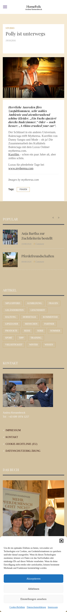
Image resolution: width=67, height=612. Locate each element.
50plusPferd (12, 303)
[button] (61, 541)
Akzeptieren (33, 578)
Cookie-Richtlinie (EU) (21, 444)
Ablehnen (33, 588)
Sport (8, 338)
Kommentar (50, 317)
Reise (27, 330)
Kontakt (12, 437)
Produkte (11, 330)
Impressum (53, 607)
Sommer (55, 330)
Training (36, 338)
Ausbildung (34, 303)
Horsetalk (29, 317)
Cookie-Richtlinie (17, 607)
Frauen (23, 189)
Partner (49, 324)
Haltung (10, 317)
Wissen (49, 344)
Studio (10, 28)
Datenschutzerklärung (36, 607)
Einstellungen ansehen (33, 599)
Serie (40, 330)
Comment (39, 244)
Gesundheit (38, 310)
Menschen (31, 324)
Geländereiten (14, 310)
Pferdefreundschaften (37, 256)
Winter (33, 344)
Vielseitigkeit (13, 344)
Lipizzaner (11, 324)
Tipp (21, 338)
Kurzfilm (13, 154)
